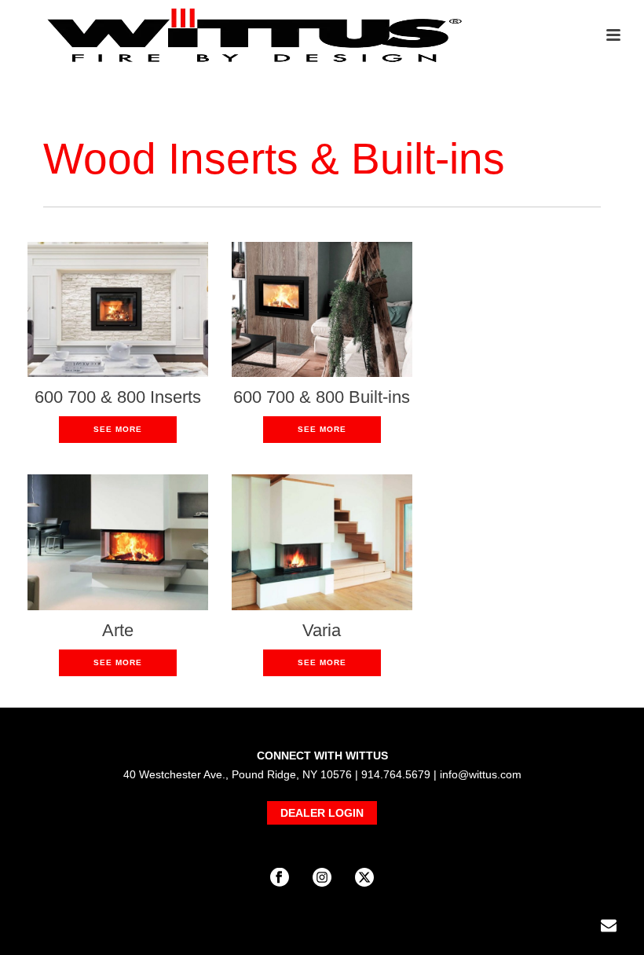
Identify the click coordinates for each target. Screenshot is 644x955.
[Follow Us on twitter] (364, 878)
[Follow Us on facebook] (279, 878)
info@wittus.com (480, 774)
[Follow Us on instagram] (322, 878)
